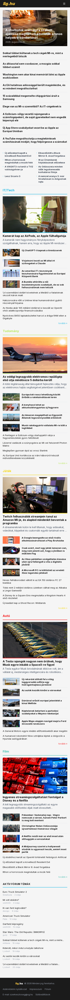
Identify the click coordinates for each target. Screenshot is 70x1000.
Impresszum (36, 989)
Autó (6, 616)
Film (6, 751)
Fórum (48, 989)
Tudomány (11, 331)
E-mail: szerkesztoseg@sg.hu (18, 994)
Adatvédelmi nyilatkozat (15, 989)
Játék (7, 471)
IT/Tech (8, 190)
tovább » (62, 323)
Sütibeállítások (43, 994)
